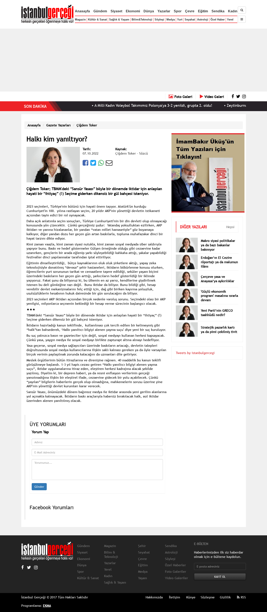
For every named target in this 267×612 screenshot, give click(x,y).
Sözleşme (208, 597)
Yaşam (142, 578)
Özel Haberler (175, 565)
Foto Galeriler (175, 571)
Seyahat (190, 19)
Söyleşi (159, 19)
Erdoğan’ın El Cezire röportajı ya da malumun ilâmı (219, 262)
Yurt (179, 19)
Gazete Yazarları (58, 125)
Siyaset (116, 11)
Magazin (80, 19)
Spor (177, 11)
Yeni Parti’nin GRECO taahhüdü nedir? (217, 312)
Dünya (149, 11)
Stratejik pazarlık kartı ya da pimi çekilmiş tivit (219, 329)
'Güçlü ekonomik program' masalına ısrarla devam (219, 295)
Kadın (232, 11)
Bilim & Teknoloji (111, 554)
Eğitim (203, 11)
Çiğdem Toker (87, 125)
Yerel (230, 19)
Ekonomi (133, 11)
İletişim (174, 597)
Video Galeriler (176, 578)
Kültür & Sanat (97, 19)
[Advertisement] (133, 60)
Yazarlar (163, 11)
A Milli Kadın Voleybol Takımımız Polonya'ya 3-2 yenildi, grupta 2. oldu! (141, 105)
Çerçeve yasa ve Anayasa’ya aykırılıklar (217, 278)
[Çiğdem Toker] (53, 164)
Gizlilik (225, 597)
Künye (190, 597)
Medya (170, 19)
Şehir (142, 545)
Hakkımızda (154, 597)
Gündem (100, 11)
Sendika (218, 11)
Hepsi (230, 227)
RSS (243, 597)
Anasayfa (82, 11)
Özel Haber (217, 19)
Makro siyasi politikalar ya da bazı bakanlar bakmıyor (218, 245)
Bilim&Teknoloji (142, 19)
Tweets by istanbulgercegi (195, 352)
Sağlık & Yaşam (119, 19)
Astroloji (202, 19)
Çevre (189, 11)
